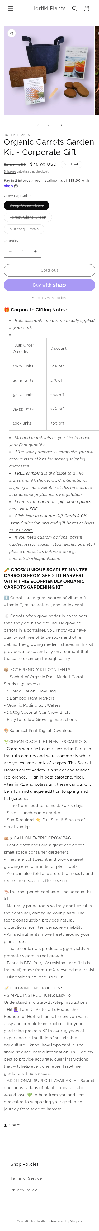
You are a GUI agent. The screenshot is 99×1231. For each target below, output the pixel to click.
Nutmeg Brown (27, 230)
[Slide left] (38, 125)
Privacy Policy (24, 1190)
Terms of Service (26, 1178)
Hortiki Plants (40, 1221)
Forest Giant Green (31, 218)
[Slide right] (61, 125)
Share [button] (14, 1125)
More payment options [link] (50, 298)
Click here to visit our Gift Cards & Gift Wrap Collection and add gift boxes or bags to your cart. (51, 523)
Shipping (10, 171)
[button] (10, 8)
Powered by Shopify (66, 1221)
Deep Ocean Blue (29, 206)
